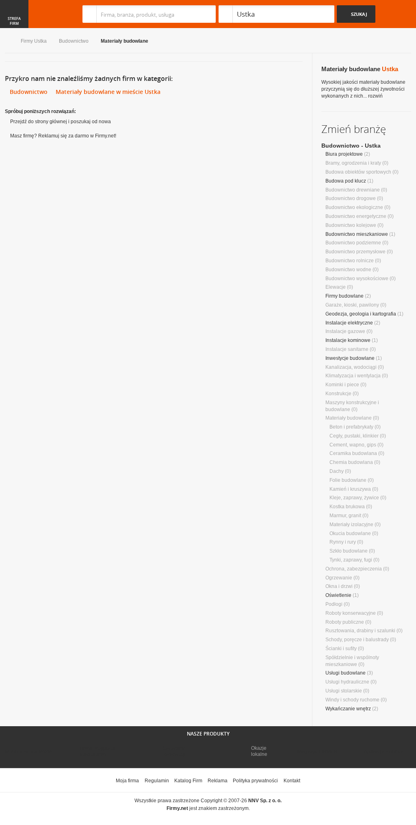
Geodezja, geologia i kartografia (360, 314)
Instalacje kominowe (347, 340)
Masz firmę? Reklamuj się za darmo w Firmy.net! (63, 136)
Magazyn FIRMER (317, 752)
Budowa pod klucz (345, 181)
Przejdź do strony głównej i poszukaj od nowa (60, 121)
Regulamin (157, 781)
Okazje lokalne (259, 751)
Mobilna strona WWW (28, 752)
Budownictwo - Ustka (351, 145)
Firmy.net (29, 14)
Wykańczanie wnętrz (348, 709)
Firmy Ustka (34, 41)
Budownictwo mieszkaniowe (356, 234)
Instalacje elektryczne (349, 323)
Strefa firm (14, 21)
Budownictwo (74, 41)
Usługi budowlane (345, 673)
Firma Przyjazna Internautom (97, 751)
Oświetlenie (338, 595)
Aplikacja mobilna (383, 752)
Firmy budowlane (344, 296)
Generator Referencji (173, 751)
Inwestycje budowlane (350, 358)
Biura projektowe (344, 154)
